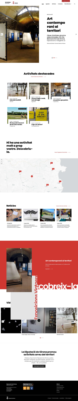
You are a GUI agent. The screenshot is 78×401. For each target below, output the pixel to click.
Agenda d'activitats (60, 388)
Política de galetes (68, 398)
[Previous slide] (2, 34)
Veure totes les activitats (37, 76)
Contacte (58, 392)
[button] (20, 171)
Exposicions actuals (60, 385)
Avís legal (49, 398)
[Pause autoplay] (52, 57)
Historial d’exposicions (60, 387)
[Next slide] (76, 34)
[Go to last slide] (3, 321)
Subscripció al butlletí (39, 366)
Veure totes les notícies (61, 206)
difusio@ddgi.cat (9, 390)
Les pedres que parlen (56, 20)
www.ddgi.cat (8, 391)
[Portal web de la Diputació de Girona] (65, 1)
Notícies (58, 390)
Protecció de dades (55, 398)
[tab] (56, 57)
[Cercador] (74, 4)
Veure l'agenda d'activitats (61, 152)
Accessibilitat (62, 398)
